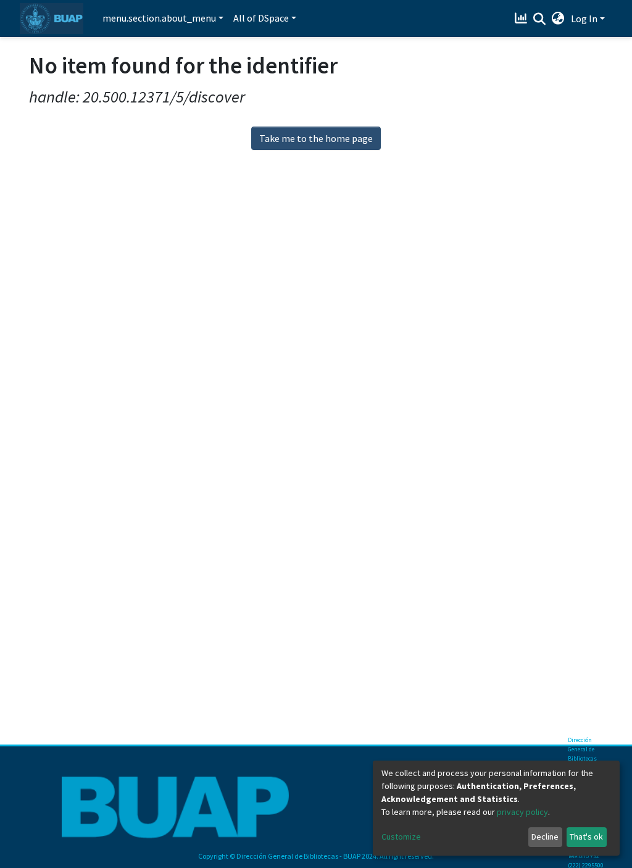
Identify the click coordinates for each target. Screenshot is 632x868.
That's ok (586, 836)
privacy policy (522, 811)
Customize (401, 836)
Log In (584, 18)
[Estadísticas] (522, 18)
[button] (558, 18)
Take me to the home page (316, 138)
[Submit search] (539, 19)
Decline (545, 836)
